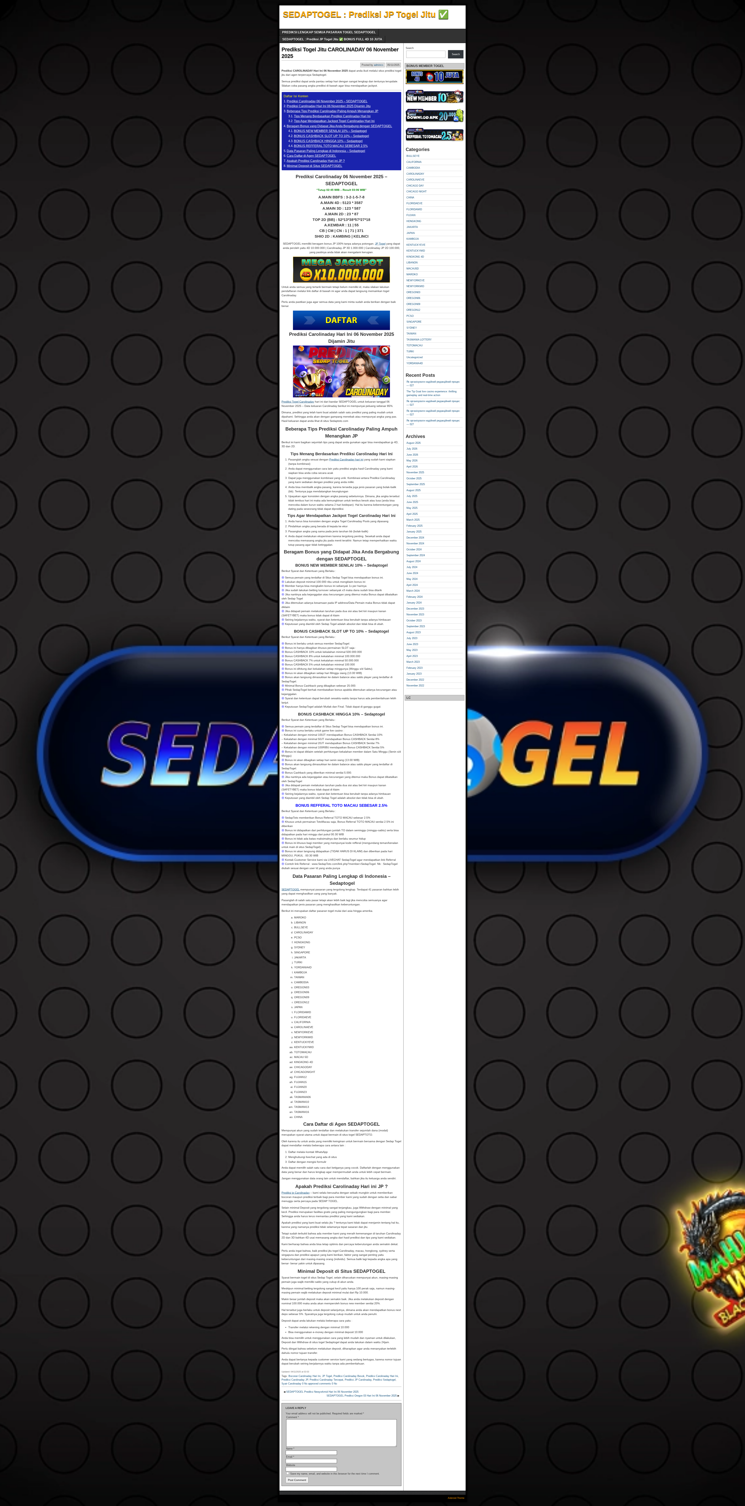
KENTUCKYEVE (415, 244)
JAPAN (410, 233)
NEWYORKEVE (415, 280)
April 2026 (412, 466)
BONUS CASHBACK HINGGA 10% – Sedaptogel (328, 141)
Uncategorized (414, 357)
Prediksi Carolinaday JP (295, 1379)
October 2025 (414, 478)
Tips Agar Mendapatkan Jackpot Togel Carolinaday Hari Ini (334, 121)
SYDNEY (411, 327)
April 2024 (412, 585)
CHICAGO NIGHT (416, 191)
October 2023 (414, 620)
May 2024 (412, 579)
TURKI (410, 351)
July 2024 (411, 567)
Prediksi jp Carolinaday (296, 1192)
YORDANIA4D (414, 363)
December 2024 (415, 537)
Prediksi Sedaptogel (384, 1379)
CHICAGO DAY (415, 185)
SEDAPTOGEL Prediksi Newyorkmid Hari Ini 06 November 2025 (322, 1391)
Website (290, 1465)
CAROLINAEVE (415, 179)
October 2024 (414, 549)
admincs (378, 64)
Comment (292, 1417)
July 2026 (411, 448)
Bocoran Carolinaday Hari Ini (304, 1376)
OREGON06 (413, 298)
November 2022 (415, 685)
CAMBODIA (413, 167)
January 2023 (414, 673)
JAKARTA (412, 227)
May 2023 (412, 650)
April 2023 (412, 656)
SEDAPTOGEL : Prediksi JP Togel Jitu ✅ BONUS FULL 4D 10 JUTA (332, 39)
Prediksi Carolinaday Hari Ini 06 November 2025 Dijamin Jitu (329, 106)
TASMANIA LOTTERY (419, 339)
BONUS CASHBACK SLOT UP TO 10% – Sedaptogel (331, 136)
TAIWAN (411, 333)
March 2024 (413, 590)
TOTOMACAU (414, 345)
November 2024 (415, 543)
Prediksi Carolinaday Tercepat (326, 1379)
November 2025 (415, 472)
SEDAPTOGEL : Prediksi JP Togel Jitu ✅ (366, 14)
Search (410, 48)
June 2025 (412, 502)
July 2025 (411, 496)
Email (290, 1456)
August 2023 (413, 632)
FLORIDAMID (414, 209)
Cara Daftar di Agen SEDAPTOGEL (311, 155)
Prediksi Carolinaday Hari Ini (382, 1376)
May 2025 (412, 507)
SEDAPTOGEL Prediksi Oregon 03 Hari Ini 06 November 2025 (362, 1395)
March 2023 (413, 661)
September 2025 (415, 484)
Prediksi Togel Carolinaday (298, 401)
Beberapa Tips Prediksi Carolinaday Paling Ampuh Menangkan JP (332, 111)
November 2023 (415, 614)
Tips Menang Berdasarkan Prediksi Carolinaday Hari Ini (332, 116)
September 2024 (415, 555)
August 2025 (413, 490)
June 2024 (412, 573)
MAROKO (412, 274)
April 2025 (412, 513)
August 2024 (413, 561)
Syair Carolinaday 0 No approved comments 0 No (309, 1383)
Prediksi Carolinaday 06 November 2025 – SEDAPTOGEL (327, 101)
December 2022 (415, 679)
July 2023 (411, 638)
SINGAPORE (414, 321)
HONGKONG (413, 221)
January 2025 (414, 531)
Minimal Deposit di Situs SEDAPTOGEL (314, 166)
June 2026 (412, 454)
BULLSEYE (413, 156)
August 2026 (413, 442)
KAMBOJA (412, 238)
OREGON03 (413, 292)
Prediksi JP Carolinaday (358, 1379)
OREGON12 (413, 309)
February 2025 (414, 525)
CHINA (410, 197)
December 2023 (415, 608)
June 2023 (412, 644)
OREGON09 (413, 304)
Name (290, 1448)
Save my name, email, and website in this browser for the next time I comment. (335, 1473)
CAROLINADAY (415, 173)
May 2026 (412, 460)
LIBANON (412, 262)
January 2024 (414, 602)
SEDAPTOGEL (291, 889)
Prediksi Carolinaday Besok (349, 1376)
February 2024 (414, 596)
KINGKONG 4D (415, 256)
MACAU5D (412, 268)
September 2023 (415, 626)
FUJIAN (410, 215)
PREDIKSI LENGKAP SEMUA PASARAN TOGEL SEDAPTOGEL (329, 32)
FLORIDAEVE (414, 203)
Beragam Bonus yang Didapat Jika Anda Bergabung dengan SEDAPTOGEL (339, 126)
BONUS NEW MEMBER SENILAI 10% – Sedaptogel (330, 131)
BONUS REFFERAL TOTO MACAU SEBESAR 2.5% (331, 146)
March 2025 (413, 519)
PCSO (410, 315)
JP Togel (380, 243)
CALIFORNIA (414, 162)
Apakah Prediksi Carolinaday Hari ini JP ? (316, 160)
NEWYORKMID (415, 286)
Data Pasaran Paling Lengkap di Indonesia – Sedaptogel (326, 151)
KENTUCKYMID (415, 250)
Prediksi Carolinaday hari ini (346, 459)
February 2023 (414, 667)
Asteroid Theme (456, 1498)
